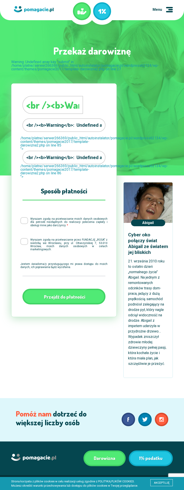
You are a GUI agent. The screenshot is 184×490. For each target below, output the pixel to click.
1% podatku (150, 458)
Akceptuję (161, 482)
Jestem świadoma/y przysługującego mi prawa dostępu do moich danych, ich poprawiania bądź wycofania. (63, 265)
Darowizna (104, 458)
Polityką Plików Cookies (116, 481)
